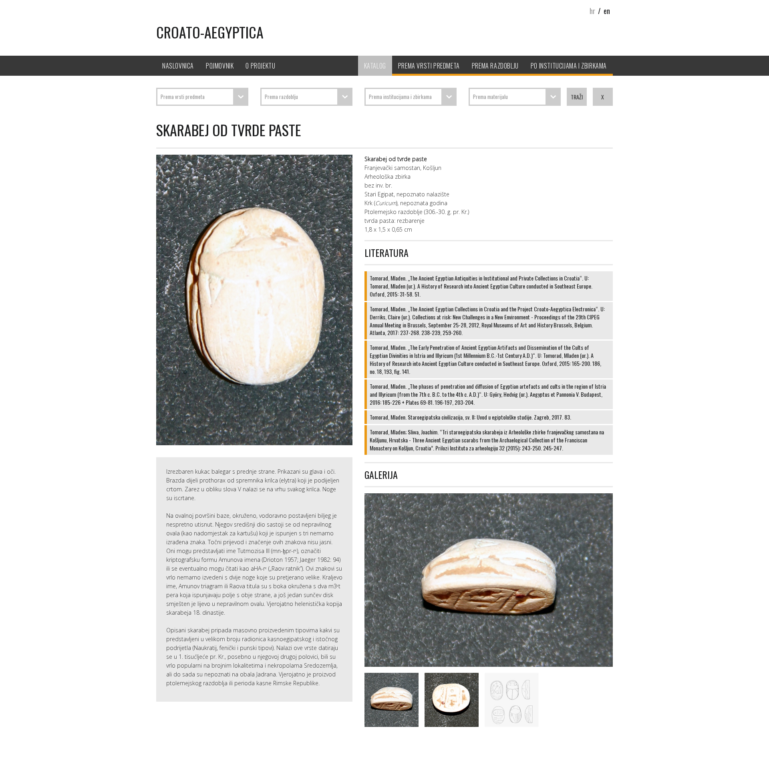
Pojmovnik (220, 66)
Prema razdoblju (495, 66)
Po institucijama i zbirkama (569, 66)
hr (592, 11)
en (607, 11)
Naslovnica (178, 66)
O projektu (260, 66)
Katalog (375, 66)
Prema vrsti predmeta (429, 66)
